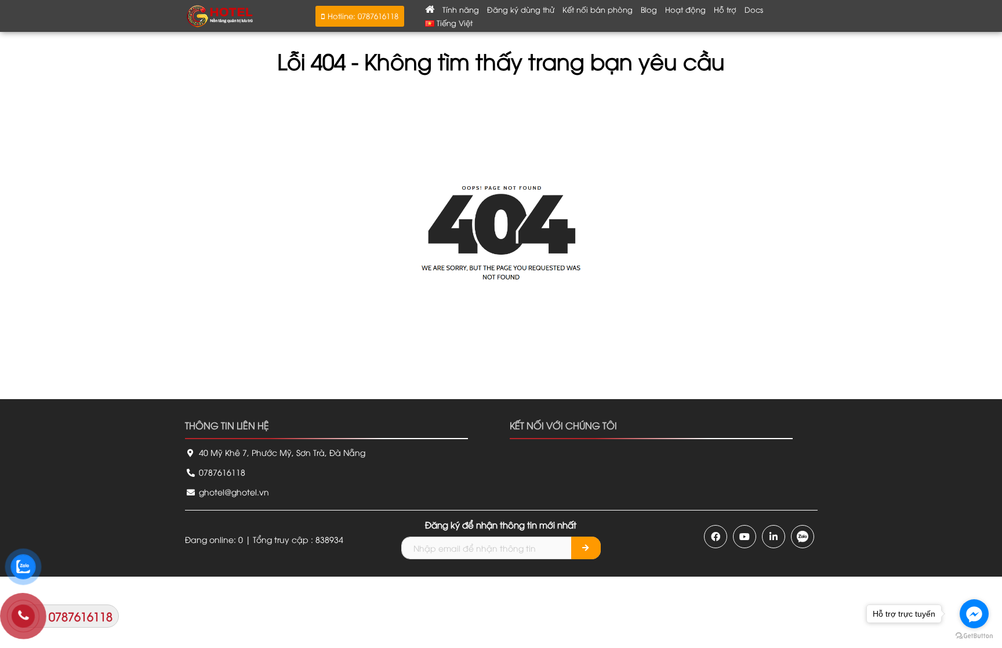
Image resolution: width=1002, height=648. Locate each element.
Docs (754, 9)
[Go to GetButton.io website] (974, 636)
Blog (649, 9)
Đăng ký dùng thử (520, 9)
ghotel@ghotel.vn (233, 491)
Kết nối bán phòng (597, 9)
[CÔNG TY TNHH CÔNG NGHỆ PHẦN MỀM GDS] (220, 14)
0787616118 (221, 471)
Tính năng (460, 9)
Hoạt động (685, 9)
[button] (359, 16)
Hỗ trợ (725, 9)
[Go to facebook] (974, 613)
